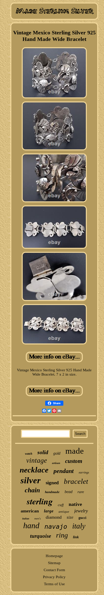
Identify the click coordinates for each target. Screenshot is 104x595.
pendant (64, 471)
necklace (34, 469)
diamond (54, 517)
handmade (52, 492)
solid (42, 452)
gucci (82, 518)
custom (73, 461)
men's (37, 518)
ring (62, 535)
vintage (36, 460)
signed (52, 482)
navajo (55, 526)
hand (31, 525)
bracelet (76, 481)
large (49, 511)
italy (78, 526)
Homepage (54, 556)
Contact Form (54, 570)
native (75, 504)
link (76, 537)
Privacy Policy (54, 577)
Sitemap (54, 563)
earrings (84, 472)
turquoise (40, 536)
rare (80, 492)
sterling (40, 501)
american (30, 510)
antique (64, 511)
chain (32, 490)
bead (68, 492)
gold (56, 453)
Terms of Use (54, 584)
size (70, 517)
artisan (56, 462)
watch (28, 453)
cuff (61, 505)
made (74, 450)
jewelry (81, 510)
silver (30, 480)
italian (25, 518)
